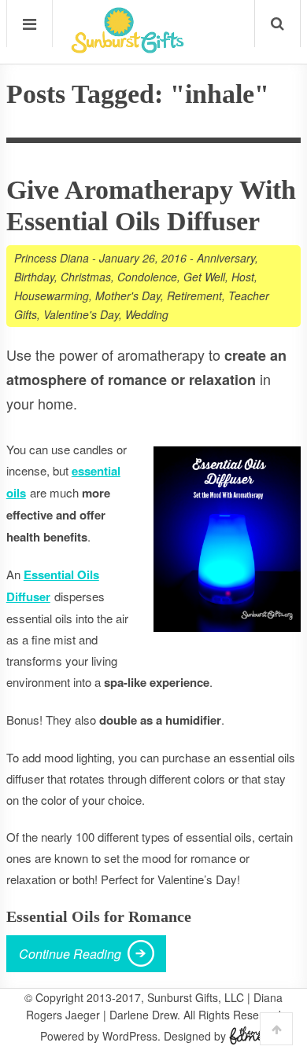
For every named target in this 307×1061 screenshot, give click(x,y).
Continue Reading (70, 954)
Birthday (34, 277)
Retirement (194, 295)
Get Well (204, 277)
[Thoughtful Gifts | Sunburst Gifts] (127, 48)
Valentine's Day (81, 314)
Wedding (146, 314)
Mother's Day (128, 295)
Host (242, 277)
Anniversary (226, 258)
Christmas (86, 277)
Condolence (147, 277)
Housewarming (51, 295)
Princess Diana (51, 258)
